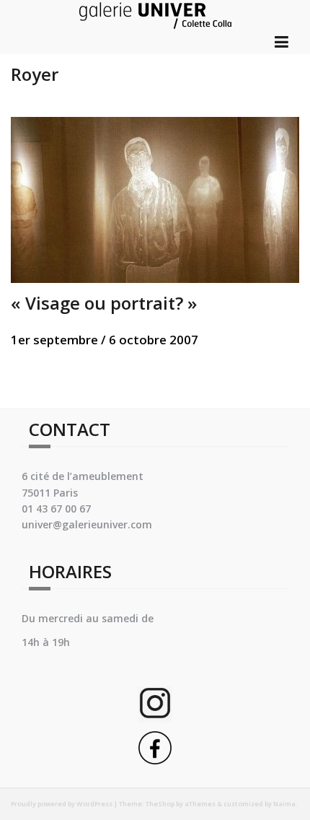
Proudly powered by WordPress (61, 803)
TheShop (160, 803)
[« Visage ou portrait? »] (155, 198)
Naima (284, 803)
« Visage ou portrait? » (104, 303)
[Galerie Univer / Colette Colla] (155, 13)
